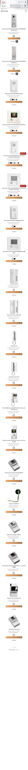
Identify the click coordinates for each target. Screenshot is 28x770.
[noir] (13, 100)
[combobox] (19, 5)
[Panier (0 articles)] (25, 5)
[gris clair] (15, 100)
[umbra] (19, 163)
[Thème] (19, 2)
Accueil (2, 8)
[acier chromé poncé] (14, 36)
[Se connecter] (25, 2)
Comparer (13, 41)
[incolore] (14, 479)
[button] (18, 650)
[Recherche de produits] (11, 5)
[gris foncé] (17, 100)
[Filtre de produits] (26, 11)
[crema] (17, 163)
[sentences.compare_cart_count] (22, 5)
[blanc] (11, 100)
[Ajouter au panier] (17, 41)
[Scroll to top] (24, 766)
